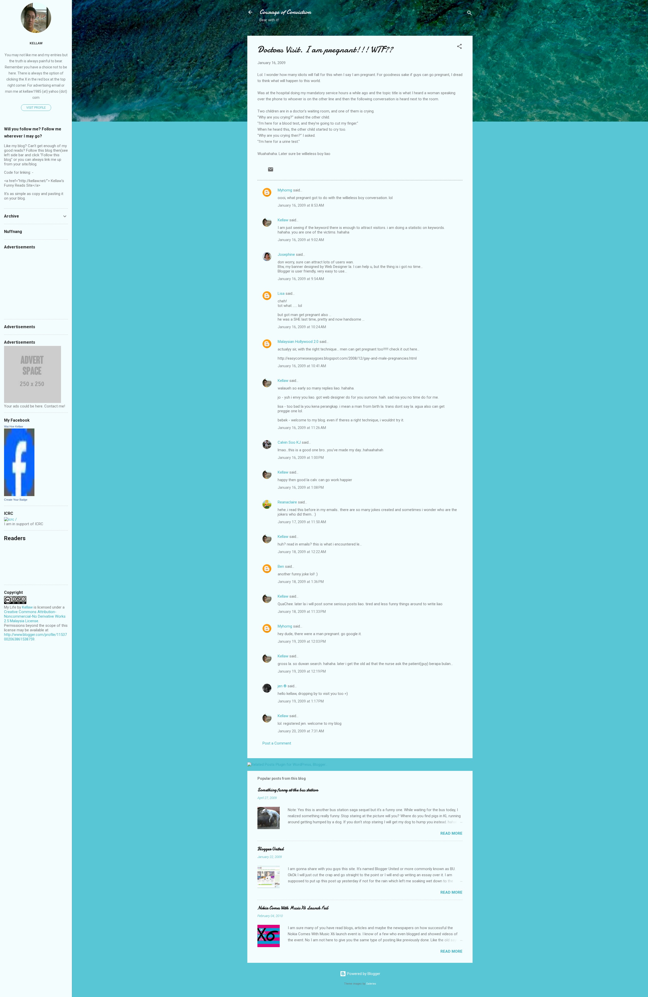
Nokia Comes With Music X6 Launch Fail (292, 908)
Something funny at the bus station (287, 790)
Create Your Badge (15, 499)
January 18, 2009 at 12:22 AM (302, 552)
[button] (459, 47)
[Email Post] (271, 171)
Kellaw (283, 220)
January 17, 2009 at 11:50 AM (302, 522)
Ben (281, 566)
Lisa (281, 293)
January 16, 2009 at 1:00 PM (301, 457)
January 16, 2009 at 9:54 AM (301, 279)
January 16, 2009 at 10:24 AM (302, 327)
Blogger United (270, 849)
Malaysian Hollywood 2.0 (298, 341)
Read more (451, 833)
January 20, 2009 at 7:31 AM (301, 731)
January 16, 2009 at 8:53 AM (301, 205)
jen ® (282, 686)
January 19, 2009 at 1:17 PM (301, 701)
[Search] (470, 14)
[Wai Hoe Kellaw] (19, 495)
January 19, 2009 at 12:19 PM (302, 671)
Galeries (371, 983)
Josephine (286, 254)
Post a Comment (276, 743)
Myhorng (285, 190)
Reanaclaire (287, 502)
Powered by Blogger (363, 973)
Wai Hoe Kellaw (13, 426)
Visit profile (36, 107)
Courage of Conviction (285, 12)
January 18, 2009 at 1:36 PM (301, 581)
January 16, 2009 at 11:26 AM (302, 427)
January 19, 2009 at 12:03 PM (302, 641)
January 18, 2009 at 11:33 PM (302, 611)
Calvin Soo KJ (289, 442)
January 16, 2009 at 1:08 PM (301, 487)
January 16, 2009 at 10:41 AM (302, 366)
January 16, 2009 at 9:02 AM (301, 240)
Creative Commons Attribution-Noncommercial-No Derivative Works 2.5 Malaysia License (35, 616)
